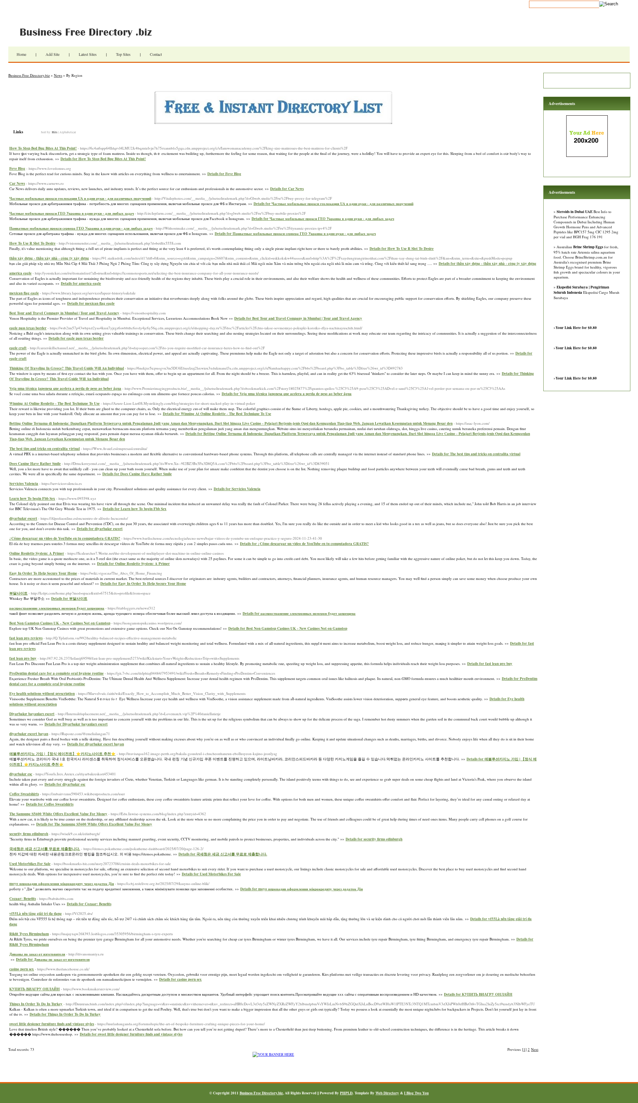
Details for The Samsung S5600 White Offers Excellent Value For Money (94, 824)
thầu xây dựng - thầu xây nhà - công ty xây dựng (49, 258)
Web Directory (387, 1093)
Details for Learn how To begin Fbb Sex (134, 508)
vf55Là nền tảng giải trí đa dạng (35, 913)
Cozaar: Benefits (22, 898)
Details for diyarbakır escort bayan (95, 744)
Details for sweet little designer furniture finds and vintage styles (131, 1034)
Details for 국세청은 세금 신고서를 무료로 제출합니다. (222, 854)
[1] (524, 1049)
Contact (156, 54)
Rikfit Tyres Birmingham (29, 934)
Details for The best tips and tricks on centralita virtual (476, 454)
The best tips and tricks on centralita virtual (44, 448)
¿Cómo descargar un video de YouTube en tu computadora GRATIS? (64, 538)
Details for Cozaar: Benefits (89, 904)
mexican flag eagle (24, 293)
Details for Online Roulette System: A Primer (133, 563)
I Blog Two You (416, 1093)
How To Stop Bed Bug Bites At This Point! (43, 148)
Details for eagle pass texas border (76, 338)
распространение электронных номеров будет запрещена (56, 608)
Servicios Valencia (23, 483)
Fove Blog (17, 168)
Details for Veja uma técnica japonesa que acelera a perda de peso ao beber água (287, 393)
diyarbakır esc (20, 774)
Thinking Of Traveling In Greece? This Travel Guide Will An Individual (66, 368)
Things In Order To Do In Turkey (35, 1004)
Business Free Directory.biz (89, 31)
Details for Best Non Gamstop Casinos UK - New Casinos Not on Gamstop (287, 628)
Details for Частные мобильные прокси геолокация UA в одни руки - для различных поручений (333, 203)
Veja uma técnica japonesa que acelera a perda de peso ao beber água (65, 388)
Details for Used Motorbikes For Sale (211, 874)
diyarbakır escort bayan (28, 733)
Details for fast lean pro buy (489, 663)
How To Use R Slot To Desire (32, 243)
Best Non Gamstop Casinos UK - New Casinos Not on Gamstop (59, 623)
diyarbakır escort (23, 518)
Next (534, 1049)
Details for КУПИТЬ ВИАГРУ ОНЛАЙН (478, 994)
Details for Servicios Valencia (237, 489)
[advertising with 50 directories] (273, 1054)
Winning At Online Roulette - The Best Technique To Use (54, 403)
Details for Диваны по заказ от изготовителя (53, 959)
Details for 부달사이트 (69, 598)
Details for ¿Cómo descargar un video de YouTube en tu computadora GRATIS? (304, 543)
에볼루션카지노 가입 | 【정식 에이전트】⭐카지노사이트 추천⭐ (62, 753)
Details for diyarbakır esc (65, 784)
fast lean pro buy (23, 658)
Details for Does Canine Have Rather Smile (137, 474)
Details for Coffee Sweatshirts (49, 804)
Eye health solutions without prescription (42, 693)
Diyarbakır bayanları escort (31, 714)
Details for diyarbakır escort (100, 528)
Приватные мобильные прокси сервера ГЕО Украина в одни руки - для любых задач (81, 228)
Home (21, 54)
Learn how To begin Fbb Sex (32, 498)
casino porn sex (21, 969)
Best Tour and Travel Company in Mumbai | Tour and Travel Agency (64, 313)
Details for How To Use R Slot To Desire (402, 248)
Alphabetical (67, 132)
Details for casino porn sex (180, 979)
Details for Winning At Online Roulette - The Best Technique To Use (217, 413)
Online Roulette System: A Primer (36, 553)
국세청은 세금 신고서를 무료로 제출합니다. (44, 848)
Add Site (52, 54)
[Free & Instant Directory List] (273, 122)
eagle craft (18, 348)
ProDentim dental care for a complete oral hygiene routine (56, 673)
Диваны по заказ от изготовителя (37, 954)
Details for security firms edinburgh (374, 839)
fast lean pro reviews (26, 638)
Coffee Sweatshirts (24, 794)
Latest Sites (88, 54)
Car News (17, 183)
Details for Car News (287, 188)
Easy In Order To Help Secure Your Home (43, 573)
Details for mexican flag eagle (91, 303)
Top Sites (123, 54)
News (58, 75)
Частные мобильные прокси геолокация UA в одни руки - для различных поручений (80, 198)
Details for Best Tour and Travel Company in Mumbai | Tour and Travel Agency (298, 318)
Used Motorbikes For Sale (30, 863)
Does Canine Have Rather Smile (35, 463)
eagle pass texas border (28, 328)
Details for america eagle (81, 283)
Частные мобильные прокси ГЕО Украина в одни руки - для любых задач (71, 213)
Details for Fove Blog (224, 173)
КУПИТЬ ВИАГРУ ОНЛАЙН (34, 989)
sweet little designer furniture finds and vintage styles (51, 1024)
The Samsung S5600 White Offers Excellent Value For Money (58, 814)
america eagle (20, 273)
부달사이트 (18, 593)
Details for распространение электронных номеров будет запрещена (299, 613)
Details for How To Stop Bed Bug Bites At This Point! (103, 159)
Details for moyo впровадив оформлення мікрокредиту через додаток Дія (301, 889)
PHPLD (346, 1093)
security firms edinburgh (28, 833)
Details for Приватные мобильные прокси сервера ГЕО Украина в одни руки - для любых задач (295, 233)
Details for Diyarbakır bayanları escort (76, 724)
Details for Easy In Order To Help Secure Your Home (143, 583)
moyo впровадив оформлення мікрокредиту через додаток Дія (61, 883)
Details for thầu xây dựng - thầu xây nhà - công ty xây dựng (487, 263)
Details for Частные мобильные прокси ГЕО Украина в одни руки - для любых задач (323, 218)
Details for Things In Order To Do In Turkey (65, 1014)
